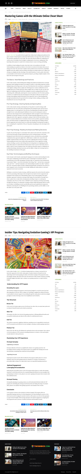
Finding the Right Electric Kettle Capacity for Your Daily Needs (69, 27)
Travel (62, 8)
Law (55, 82)
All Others (57, 65)
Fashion (50, 8)
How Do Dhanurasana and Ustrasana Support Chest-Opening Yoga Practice (68, 41)
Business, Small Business (59, 73)
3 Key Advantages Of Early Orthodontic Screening (67, 455)
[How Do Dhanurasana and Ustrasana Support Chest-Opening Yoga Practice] (58, 41)
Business (56, 8)
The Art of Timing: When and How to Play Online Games (43, 217)
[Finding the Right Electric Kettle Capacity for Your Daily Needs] (58, 27)
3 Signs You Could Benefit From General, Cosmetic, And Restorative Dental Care (68, 449)
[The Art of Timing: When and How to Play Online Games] (44, 211)
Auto (56, 67)
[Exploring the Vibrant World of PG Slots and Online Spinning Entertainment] (28, 211)
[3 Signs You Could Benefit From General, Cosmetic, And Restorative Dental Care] (57, 448)
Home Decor (57, 81)
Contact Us (74, 471)
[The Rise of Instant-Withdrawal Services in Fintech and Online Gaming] (12, 211)
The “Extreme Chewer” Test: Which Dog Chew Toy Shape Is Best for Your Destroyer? (69, 56)
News (24, 8)
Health (29, 8)
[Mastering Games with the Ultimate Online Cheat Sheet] (28, 37)
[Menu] (5, 8)
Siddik (9, 19)
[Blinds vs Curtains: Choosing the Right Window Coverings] (58, 35)
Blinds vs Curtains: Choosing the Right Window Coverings (69, 34)
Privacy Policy (68, 471)
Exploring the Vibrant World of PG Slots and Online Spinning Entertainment (28, 218)
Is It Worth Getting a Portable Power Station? (68, 462)
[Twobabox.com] (40, 3)
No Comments (32, 19)
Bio (55, 69)
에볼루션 (19, 271)
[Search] (75, 8)
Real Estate (57, 88)
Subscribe (72, 3)
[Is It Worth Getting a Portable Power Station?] (57, 463)
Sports (44, 8)
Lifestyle (18, 8)
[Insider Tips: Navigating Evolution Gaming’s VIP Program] (28, 253)
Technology (36, 8)
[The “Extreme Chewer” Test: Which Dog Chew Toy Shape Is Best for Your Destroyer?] (58, 56)
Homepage (63, 471)
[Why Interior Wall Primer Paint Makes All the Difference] (58, 49)
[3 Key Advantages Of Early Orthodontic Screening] (57, 456)
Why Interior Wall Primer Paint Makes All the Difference (69, 48)
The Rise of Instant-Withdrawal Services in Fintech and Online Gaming (12, 218)
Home (12, 8)
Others (68, 8)
